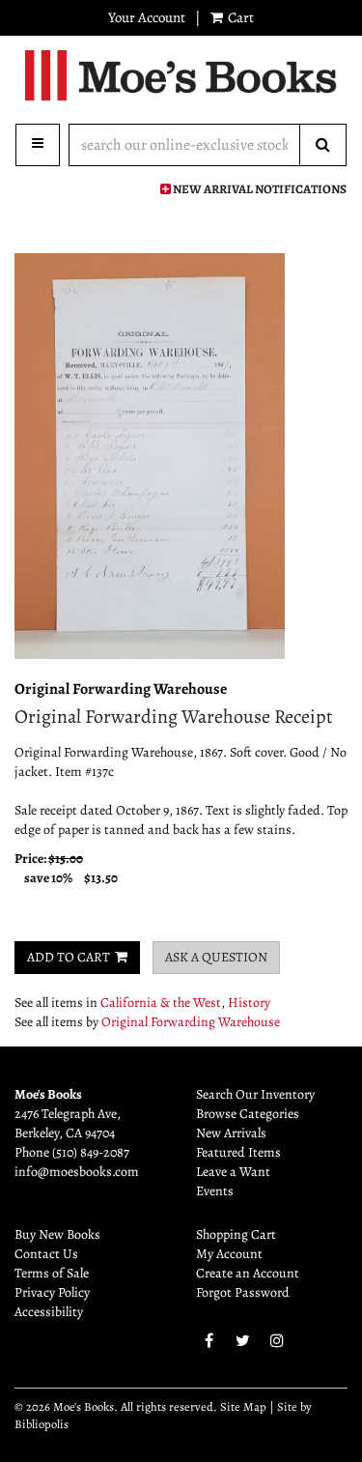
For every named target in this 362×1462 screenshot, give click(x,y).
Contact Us (46, 1254)
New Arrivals (231, 1133)
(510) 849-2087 (90, 1152)
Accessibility (48, 1312)
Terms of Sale (51, 1273)
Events (215, 1191)
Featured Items (238, 1152)
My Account (229, 1254)
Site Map (243, 1406)
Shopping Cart (236, 1234)
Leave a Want (233, 1171)
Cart (239, 17)
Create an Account (247, 1273)
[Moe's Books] (181, 75)
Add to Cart (68, 957)
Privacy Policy (52, 1292)
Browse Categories (247, 1113)
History (249, 1002)
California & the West (160, 1002)
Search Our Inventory (255, 1094)
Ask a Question (216, 957)
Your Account (146, 17)
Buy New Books (57, 1234)
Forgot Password (243, 1292)
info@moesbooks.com (76, 1171)
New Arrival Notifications (259, 189)
